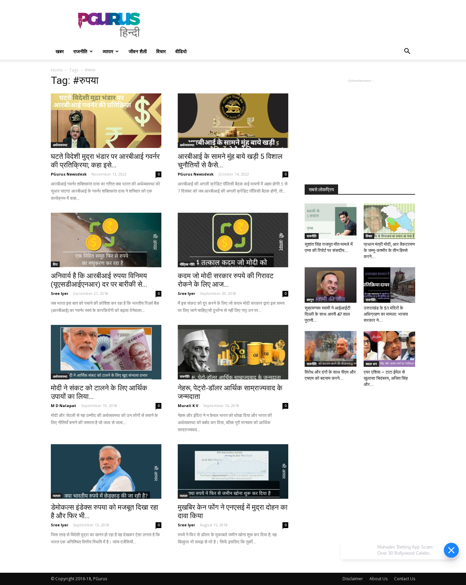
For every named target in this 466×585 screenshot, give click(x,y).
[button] (407, 52)
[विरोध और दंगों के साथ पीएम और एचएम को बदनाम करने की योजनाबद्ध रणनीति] (330, 348)
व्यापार (108, 51)
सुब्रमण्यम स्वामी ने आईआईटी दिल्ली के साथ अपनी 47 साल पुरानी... (327, 314)
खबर (60, 51)
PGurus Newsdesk (69, 174)
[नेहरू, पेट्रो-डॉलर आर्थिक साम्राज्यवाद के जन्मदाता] (233, 352)
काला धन (371, 363)
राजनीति (80, 51)
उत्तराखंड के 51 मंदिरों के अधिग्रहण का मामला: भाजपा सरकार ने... (386, 314)
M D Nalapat (63, 405)
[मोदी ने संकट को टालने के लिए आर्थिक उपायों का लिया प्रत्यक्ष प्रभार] (106, 352)
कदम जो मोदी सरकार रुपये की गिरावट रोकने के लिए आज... (226, 280)
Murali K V (188, 405)
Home (57, 70)
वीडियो (181, 51)
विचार (161, 51)
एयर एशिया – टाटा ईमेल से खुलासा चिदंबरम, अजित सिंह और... (386, 378)
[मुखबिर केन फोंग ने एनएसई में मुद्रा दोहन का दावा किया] (233, 471)
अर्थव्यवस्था (60, 144)
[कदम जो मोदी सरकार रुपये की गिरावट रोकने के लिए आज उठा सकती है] (233, 240)
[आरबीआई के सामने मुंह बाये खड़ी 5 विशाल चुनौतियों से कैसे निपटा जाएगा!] (233, 120)
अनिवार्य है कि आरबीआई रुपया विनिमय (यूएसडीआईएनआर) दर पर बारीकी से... (99, 280)
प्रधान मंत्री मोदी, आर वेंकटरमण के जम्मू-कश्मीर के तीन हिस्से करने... (389, 250)
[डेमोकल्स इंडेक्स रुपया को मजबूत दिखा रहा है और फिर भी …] (106, 471)
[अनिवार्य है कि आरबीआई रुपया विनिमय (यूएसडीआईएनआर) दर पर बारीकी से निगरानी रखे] (106, 240)
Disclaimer (353, 579)
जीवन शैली (138, 51)
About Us (378, 579)
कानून (310, 299)
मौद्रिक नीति (187, 264)
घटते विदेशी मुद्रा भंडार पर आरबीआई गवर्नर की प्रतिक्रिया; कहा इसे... (105, 160)
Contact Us (404, 579)
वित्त (55, 264)
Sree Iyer (59, 293)
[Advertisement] (291, 25)
